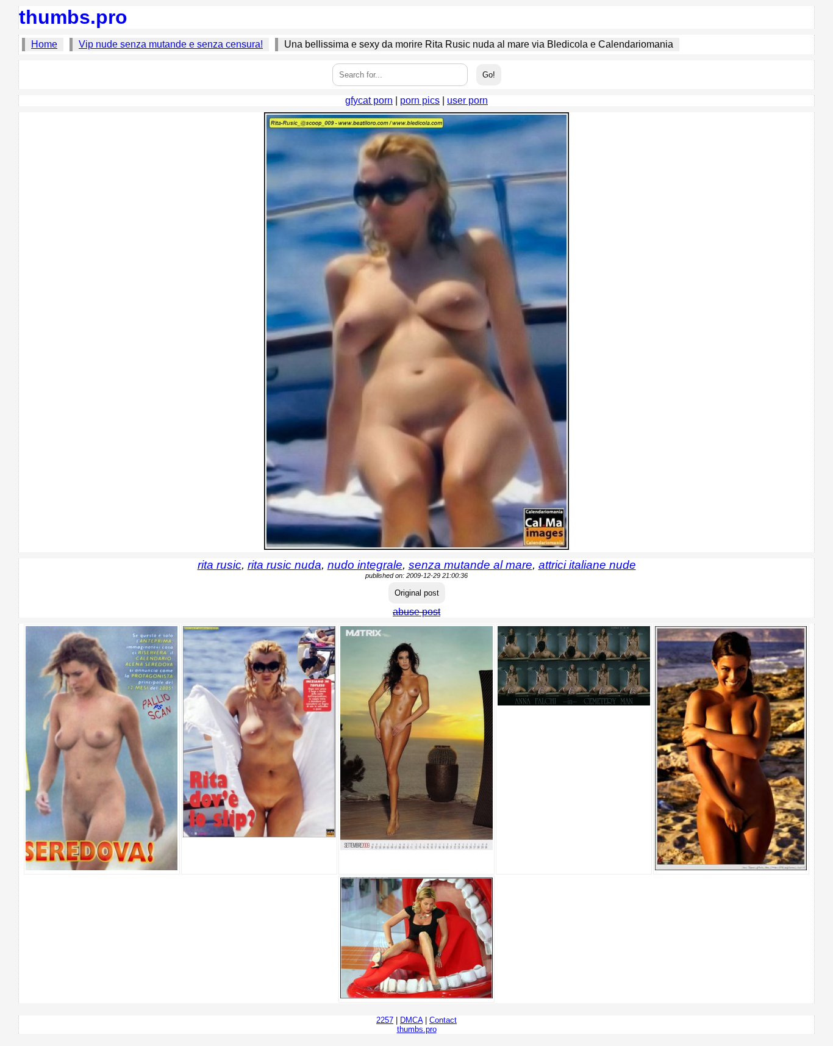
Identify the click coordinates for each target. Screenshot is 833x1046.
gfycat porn (369, 100)
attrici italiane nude (587, 564)
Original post (417, 592)
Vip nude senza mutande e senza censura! (171, 44)
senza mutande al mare (470, 564)
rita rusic (219, 564)
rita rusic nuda (284, 564)
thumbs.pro (73, 17)
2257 (384, 1020)
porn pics (420, 100)
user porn (467, 100)
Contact (443, 1020)
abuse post (416, 612)
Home (44, 44)
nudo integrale (364, 564)
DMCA (411, 1020)
